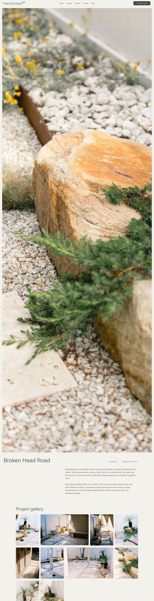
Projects (77, 3)
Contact (85, 3)
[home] (19, 3)
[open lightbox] (27, 530)
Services (69, 3)
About (62, 3)
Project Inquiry (142, 3)
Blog (92, 3)
